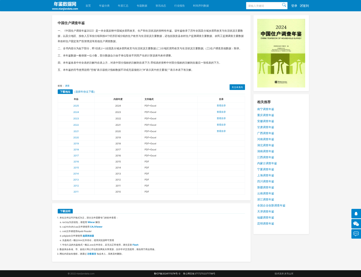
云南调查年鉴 (265, 193)
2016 (76, 161)
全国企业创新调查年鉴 (271, 205)
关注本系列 (237, 87)
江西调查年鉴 (265, 157)
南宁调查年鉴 (265, 109)
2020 (76, 137)
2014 (76, 173)
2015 (76, 167)
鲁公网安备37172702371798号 (199, 273)
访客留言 (91, 253)
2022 (76, 124)
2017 (76, 155)
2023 (76, 118)
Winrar (91, 222)
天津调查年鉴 (265, 211)
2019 (76, 143)
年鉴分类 (104, 5)
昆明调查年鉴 (265, 223)
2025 (76, 105)
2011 (76, 191)
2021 (76, 131)
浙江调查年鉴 (265, 199)
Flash (135, 244)
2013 (76, 179)
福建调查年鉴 (265, 217)
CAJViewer (96, 226)
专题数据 (142, 5)
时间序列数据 (201, 5)
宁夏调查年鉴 (265, 169)
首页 (88, 5)
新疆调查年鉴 (265, 187)
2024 (76, 112)
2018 (76, 149)
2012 (76, 185)
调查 (67, 85)
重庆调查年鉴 (265, 115)
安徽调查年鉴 (265, 121)
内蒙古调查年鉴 (267, 163)
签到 (306, 6)
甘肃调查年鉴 (265, 127)
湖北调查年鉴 (265, 145)
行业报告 (179, 5)
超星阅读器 (88, 235)
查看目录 (221, 105)
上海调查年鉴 (265, 175)
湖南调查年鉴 (265, 151)
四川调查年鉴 (265, 181)
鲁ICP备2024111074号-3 (167, 273)
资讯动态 (160, 5)
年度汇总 (123, 5)
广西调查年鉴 (265, 133)
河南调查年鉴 (265, 139)
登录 (294, 6)
